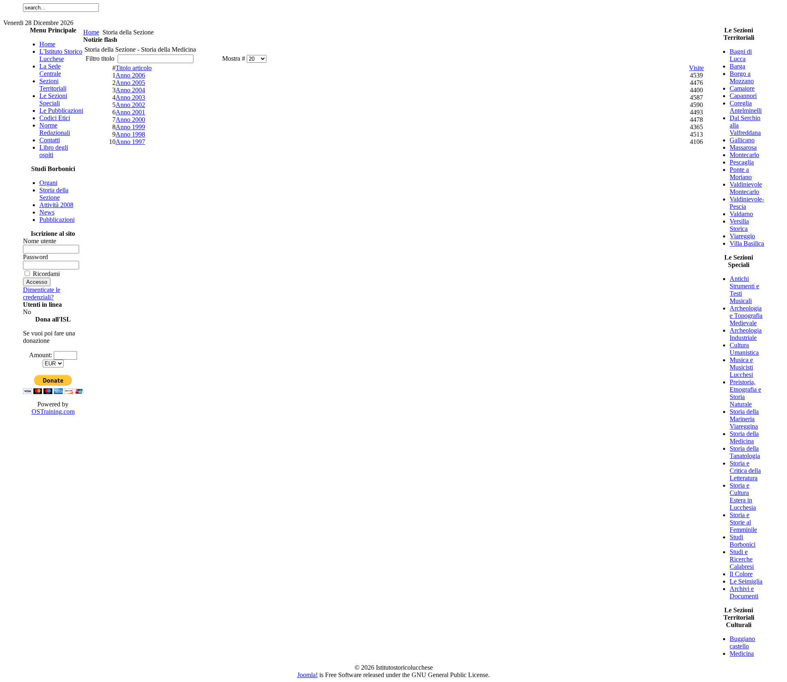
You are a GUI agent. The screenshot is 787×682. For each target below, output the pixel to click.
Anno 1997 (130, 141)
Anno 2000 (130, 119)
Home (91, 32)
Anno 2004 (130, 90)
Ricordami (46, 273)
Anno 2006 (130, 75)
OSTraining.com (53, 411)
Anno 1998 (130, 134)
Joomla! (307, 674)
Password (35, 256)
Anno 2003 (130, 97)
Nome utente (39, 240)
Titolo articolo (134, 67)
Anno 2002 (130, 104)
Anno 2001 (130, 112)
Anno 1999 (130, 126)
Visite (696, 67)
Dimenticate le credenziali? (41, 293)
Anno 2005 (130, 82)
